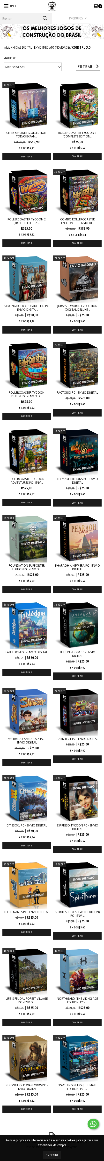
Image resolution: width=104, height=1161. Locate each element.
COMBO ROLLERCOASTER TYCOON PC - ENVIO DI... (77, 221)
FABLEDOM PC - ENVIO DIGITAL (27, 652)
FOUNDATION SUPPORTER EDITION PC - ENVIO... (27, 567)
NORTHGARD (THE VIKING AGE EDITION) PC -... (77, 1000)
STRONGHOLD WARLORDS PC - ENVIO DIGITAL (27, 1087)
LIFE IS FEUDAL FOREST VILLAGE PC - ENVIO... (27, 1000)
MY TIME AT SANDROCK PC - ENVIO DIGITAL (26, 740)
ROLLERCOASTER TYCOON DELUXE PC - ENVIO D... (27, 394)
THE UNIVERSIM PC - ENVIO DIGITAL (77, 654)
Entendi (52, 1155)
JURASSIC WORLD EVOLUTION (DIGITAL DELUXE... (77, 307)
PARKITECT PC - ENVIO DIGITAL (77, 739)
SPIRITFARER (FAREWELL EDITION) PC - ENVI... (77, 913)
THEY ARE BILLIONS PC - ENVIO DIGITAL (77, 480)
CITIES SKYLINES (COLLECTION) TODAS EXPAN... (26, 134)
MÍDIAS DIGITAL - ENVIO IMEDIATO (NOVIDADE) (41, 47)
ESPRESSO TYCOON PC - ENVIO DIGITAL (77, 827)
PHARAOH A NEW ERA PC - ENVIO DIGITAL (77, 567)
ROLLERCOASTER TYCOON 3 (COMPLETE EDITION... (77, 134)
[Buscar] (45, 18)
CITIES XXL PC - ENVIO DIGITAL (27, 825)
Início (7, 47)
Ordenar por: (10, 57)
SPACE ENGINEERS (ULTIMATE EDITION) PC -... (77, 1087)
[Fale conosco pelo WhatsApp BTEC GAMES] (93, 1124)
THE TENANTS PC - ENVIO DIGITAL (26, 912)
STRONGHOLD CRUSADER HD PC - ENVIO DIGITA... (26, 307)
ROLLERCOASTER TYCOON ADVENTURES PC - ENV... (27, 480)
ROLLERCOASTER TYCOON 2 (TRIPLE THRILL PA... (26, 221)
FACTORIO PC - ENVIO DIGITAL (77, 392)
